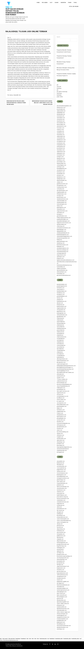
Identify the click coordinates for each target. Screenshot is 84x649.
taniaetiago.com (61, 442)
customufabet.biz (61, 345)
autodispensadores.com (63, 248)
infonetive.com (60, 569)
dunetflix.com (60, 421)
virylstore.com (60, 491)
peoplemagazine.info (62, 286)
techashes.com (60, 287)
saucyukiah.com (61, 461)
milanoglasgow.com (61, 591)
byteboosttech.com (61, 306)
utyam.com (59, 430)
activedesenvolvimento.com (63, 227)
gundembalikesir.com (62, 296)
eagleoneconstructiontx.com (64, 222)
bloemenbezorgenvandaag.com (64, 556)
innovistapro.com (61, 161)
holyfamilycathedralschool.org (64, 265)
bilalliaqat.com (60, 246)
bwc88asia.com (60, 397)
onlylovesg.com (60, 226)
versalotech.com (61, 170)
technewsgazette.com (62, 542)
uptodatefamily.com (62, 426)
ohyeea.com (60, 433)
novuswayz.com (61, 155)
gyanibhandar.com (61, 316)
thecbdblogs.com (61, 623)
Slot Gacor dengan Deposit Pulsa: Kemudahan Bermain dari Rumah (15, 12)
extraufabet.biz (60, 333)
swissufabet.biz (61, 326)
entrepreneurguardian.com (63, 238)
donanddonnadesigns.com (63, 221)
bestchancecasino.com (62, 244)
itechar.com (60, 297)
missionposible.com (62, 610)
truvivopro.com (60, 127)
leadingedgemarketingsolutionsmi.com (66, 365)
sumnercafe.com (61, 420)
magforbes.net (60, 503)
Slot (51, 2)
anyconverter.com (61, 532)
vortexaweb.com (61, 138)
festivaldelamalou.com (62, 476)
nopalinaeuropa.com (62, 450)
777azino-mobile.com (62, 379)
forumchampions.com (62, 473)
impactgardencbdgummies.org (64, 447)
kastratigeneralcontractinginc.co (65, 367)
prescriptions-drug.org (62, 496)
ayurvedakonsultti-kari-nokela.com (65, 372)
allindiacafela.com (61, 600)
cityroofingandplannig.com (63, 386)
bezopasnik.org (60, 562)
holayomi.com (60, 258)
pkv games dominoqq (62, 91)
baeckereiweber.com (62, 284)
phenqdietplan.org (61, 418)
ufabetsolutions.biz (61, 336)
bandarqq (59, 88)
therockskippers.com (62, 596)
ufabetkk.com (60, 539)
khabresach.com (61, 622)
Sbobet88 (63, 2)
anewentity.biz (60, 549)
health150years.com (62, 495)
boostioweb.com (61, 109)
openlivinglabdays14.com (63, 370)
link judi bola (12, 638)
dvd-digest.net (60, 583)
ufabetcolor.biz (60, 331)
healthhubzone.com (61, 301)
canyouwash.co (60, 289)
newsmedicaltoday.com (62, 251)
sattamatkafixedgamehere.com (64, 236)
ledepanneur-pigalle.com (63, 581)
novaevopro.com (61, 143)
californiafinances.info (62, 574)
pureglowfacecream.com (63, 544)
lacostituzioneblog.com (62, 431)
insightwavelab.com (61, 192)
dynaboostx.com (61, 158)
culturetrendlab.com (62, 200)
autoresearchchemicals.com (64, 625)
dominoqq (59, 93)
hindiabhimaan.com (61, 620)
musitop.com (60, 428)
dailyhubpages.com (61, 229)
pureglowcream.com (62, 554)
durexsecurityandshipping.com (64, 384)
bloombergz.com (61, 515)
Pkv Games (45, 2)
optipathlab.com (61, 112)
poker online (60, 96)
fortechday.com (61, 273)
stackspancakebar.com (62, 588)
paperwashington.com (62, 241)
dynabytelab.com (61, 114)
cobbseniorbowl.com (62, 381)
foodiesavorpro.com (62, 187)
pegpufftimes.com (61, 469)
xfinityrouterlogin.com (62, 613)
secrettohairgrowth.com (63, 557)
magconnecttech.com (62, 210)
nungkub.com (60, 436)
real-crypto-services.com (63, 391)
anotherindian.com (61, 438)
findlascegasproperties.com (64, 217)
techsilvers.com (61, 409)
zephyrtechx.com (61, 151)
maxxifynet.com (61, 121)
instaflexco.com (61, 160)
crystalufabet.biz (61, 350)
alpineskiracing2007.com (63, 601)
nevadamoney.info (61, 578)
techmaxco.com (61, 171)
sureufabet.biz (60, 343)
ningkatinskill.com (61, 411)
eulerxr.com (59, 205)
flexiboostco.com (61, 107)
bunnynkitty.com (61, 561)
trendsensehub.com (61, 202)
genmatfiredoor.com (62, 216)
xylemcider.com (60, 440)
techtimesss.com (61, 490)
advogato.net (60, 512)
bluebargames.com (61, 474)
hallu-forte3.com (61, 593)
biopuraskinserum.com (62, 573)
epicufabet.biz (60, 348)
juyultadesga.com (61, 389)
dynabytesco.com (61, 177)
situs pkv (59, 86)
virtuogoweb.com (61, 309)
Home (38, 2)
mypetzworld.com (61, 392)
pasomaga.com (60, 445)
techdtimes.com (61, 292)
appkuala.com (60, 551)
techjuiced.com (60, 304)
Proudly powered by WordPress (13, 644)
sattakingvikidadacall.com (63, 232)
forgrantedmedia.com (62, 483)
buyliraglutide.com (61, 313)
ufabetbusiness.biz (61, 328)
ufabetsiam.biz (60, 325)
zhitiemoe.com (60, 435)
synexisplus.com (61, 117)
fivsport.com (60, 413)
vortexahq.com (60, 131)
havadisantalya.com (61, 291)
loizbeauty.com (60, 530)
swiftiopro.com (60, 166)
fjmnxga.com (60, 564)
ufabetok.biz (60, 352)
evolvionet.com (60, 116)
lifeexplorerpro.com (61, 194)
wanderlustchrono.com (62, 199)
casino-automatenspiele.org (64, 520)
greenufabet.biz (60, 330)
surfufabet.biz (60, 340)
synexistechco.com (61, 126)
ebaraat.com (60, 303)
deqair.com (59, 408)
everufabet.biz (60, 353)
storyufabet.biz (60, 347)
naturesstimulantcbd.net (63, 448)
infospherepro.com (61, 185)
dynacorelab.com (61, 124)
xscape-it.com (60, 377)
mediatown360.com (61, 607)
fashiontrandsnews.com (63, 360)
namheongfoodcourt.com (63, 590)
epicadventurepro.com (62, 190)
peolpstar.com (60, 485)
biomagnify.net (60, 452)
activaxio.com (60, 175)
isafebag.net (60, 513)
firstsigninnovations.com (63, 478)
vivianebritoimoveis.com (63, 501)
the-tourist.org (60, 510)
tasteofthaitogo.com (62, 559)
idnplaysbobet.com (61, 231)
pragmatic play (59, 638)
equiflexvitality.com (61, 224)
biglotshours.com (61, 311)
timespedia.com (61, 534)
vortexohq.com (60, 188)
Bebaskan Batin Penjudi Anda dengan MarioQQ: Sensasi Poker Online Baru (16, 102)
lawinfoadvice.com (61, 416)
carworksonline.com (62, 488)
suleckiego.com (60, 629)
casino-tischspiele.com (62, 522)
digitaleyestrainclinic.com (63, 608)
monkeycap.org (60, 505)
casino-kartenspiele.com (63, 518)
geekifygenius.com (61, 207)
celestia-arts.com (61, 471)
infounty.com (60, 394)
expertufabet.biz (61, 321)
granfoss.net (60, 598)
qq (48, 638)
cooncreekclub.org (61, 468)
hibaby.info (59, 239)
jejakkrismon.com (61, 535)
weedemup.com (60, 243)
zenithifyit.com (60, 133)
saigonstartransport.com (63, 566)
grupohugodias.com (61, 406)
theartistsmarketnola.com (63, 585)
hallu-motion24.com (62, 595)
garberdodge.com (61, 479)
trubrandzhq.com (61, 146)
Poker (69, 2)
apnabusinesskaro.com (62, 627)
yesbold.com (60, 299)
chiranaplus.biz (60, 586)
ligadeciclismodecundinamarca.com (65, 260)
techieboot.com (61, 294)
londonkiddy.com (61, 266)
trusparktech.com (61, 144)
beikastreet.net (60, 462)
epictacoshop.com (61, 571)
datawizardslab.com (62, 180)
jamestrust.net (60, 525)
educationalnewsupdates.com (64, 105)
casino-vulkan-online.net (63, 603)
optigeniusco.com (61, 139)
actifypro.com (60, 156)
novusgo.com (60, 195)
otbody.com (60, 523)
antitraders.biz (60, 374)
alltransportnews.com (62, 359)
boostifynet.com (61, 148)
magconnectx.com (61, 255)
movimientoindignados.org (63, 423)
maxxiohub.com (60, 134)
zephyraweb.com (61, 136)
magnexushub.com (61, 308)
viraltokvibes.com (61, 500)
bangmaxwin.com (61, 568)
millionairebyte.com (61, 271)
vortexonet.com (61, 119)
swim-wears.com (61, 481)
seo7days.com (60, 552)
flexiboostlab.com (61, 163)
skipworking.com (61, 529)
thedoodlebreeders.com (62, 404)
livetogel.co (59, 214)
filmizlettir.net (60, 464)
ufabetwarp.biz (60, 318)
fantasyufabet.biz (61, 323)
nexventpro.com (61, 149)
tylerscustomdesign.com (63, 486)
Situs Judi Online (73, 6)
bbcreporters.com (61, 362)
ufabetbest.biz (60, 342)
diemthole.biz (60, 537)
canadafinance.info (61, 576)
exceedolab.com (61, 173)
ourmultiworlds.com (62, 466)
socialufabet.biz (61, 338)
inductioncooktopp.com (62, 249)
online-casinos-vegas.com (63, 612)
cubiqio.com (60, 182)
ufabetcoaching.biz (61, 268)
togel (75, 2)
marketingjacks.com (62, 615)
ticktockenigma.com (62, 204)
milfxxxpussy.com (61, 425)
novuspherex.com (61, 141)
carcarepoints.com (61, 403)
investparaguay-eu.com (62, 396)
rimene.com (60, 579)
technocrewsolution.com (63, 498)
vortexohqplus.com (61, 165)
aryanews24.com (61, 375)
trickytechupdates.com (62, 618)
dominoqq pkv (43, 638)
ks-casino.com (60, 401)
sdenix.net (59, 507)
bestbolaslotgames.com (63, 234)
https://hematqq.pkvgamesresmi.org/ (9, 640)
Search (58, 36)
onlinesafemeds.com (62, 314)
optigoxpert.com (61, 153)
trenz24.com (60, 527)
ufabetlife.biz (60, 335)
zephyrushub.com (61, 110)
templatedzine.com (61, 414)
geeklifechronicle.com (62, 183)
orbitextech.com (61, 209)
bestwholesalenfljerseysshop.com (65, 369)
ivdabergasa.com (61, 387)
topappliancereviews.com (63, 617)
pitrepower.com (60, 605)
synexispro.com (61, 256)
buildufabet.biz (60, 357)
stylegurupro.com (61, 178)
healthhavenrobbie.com (62, 219)
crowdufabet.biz (61, 355)
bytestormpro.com (61, 197)
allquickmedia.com (61, 540)
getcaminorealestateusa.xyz (64, 275)
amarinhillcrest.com (61, 508)
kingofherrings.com (61, 546)
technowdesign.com (62, 382)
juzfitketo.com (60, 443)
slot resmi (5, 638)
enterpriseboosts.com (62, 517)
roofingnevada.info (61, 253)
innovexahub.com (61, 122)
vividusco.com (60, 129)
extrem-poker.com (61, 399)
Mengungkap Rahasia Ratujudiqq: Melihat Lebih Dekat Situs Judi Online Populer (42, 102)
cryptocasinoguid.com (62, 364)
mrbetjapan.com (61, 547)
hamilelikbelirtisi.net (61, 168)
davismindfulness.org (62, 270)
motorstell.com (60, 493)
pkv (57, 84)
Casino (56, 2)
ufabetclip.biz (60, 320)
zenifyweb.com (60, 212)
